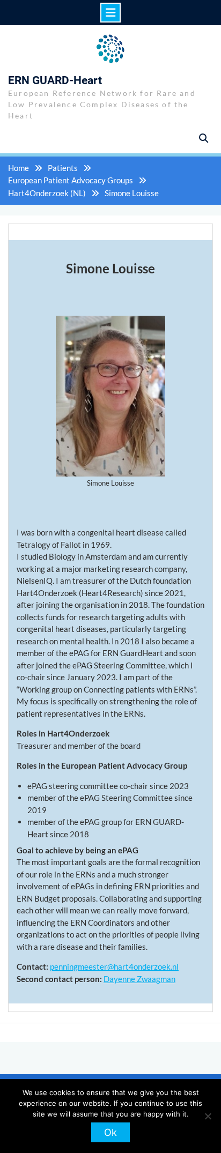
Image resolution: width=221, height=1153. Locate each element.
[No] (207, 1116)
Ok (110, 1132)
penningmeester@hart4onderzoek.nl (114, 966)
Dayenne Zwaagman (139, 979)
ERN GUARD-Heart (55, 80)
